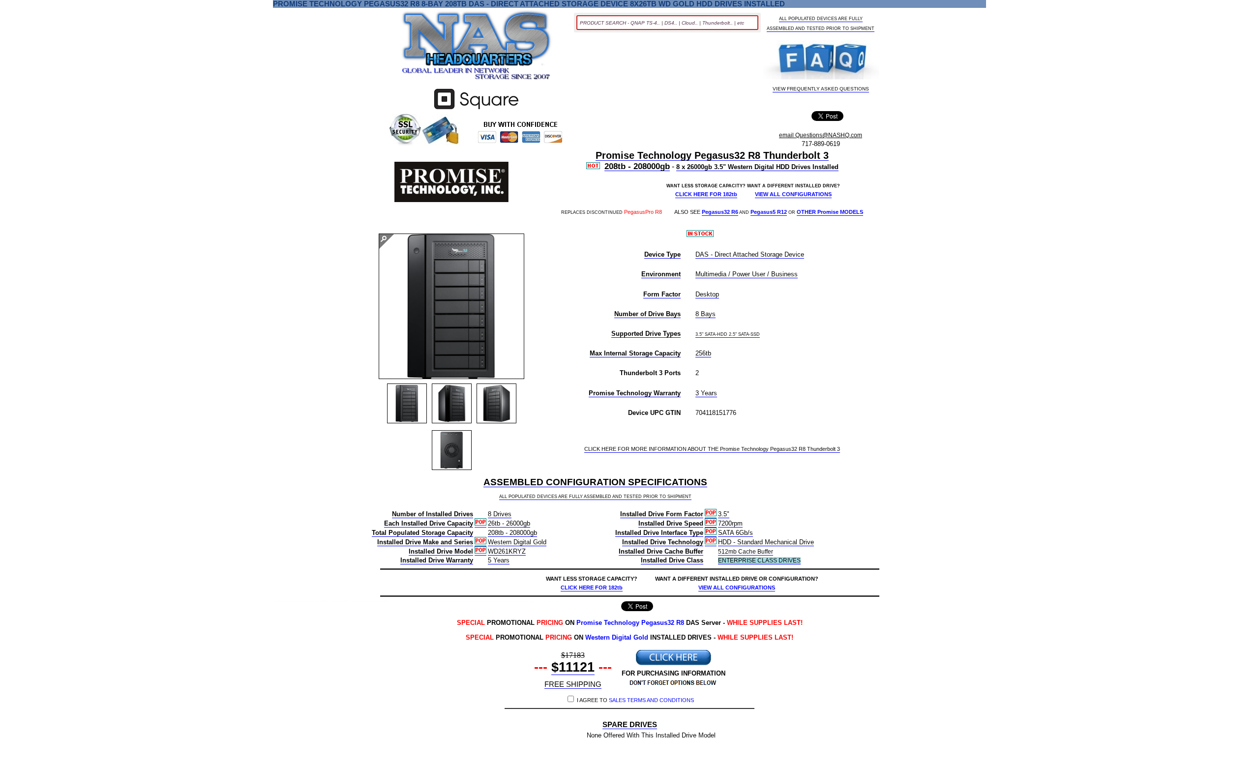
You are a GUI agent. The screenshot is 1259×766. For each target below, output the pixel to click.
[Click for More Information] (476, 109)
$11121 (573, 667)
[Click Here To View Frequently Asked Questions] (821, 61)
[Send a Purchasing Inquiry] (673, 664)
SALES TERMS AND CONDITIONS (651, 700)
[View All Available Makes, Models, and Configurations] (476, 48)
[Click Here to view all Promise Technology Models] (451, 183)
